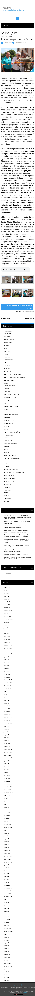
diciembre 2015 (8, 957)
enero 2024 (7, 677)
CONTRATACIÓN (8, 360)
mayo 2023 (7, 700)
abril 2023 (6, 703)
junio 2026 (6, 593)
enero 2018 (7, 885)
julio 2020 (6, 798)
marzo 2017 (7, 914)
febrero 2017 (7, 917)
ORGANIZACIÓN (8, 441)
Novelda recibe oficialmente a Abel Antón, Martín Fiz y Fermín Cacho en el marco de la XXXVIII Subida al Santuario (17, 541)
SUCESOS (6, 493)
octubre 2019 (7, 824)
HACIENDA (7, 389)
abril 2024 (6, 668)
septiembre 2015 (8, 966)
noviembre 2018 (8, 856)
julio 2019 (6, 833)
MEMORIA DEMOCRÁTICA (11, 415)
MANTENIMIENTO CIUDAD (11, 406)
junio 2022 (6, 732)
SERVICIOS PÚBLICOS (10, 478)
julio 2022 (6, 729)
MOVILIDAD (7, 426)
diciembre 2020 (8, 784)
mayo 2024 (7, 665)
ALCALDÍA (18, 305)
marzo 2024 (7, 671)
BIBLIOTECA (7, 348)
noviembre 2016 (8, 925)
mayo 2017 (7, 908)
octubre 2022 (7, 720)
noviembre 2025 (8, 613)
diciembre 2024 (8, 645)
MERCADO (7, 417)
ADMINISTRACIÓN (9, 339)
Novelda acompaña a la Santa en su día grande (16, 554)
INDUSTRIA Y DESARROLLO (11, 394)
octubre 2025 (7, 616)
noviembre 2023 (8, 683)
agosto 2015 (7, 969)
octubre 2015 (7, 963)
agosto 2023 (7, 691)
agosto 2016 (7, 934)
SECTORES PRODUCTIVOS (11, 469)
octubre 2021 (7, 755)
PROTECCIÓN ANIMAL (10, 455)
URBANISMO (7, 498)
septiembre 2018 (8, 862)
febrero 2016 (7, 951)
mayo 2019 (7, 839)
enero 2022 (7, 746)
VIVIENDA (6, 501)
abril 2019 (6, 842)
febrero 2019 (7, 847)
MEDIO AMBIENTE (27, 305)
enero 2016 (7, 954)
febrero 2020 (7, 813)
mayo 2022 (7, 735)
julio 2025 (6, 625)
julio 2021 (6, 763)
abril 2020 (6, 807)
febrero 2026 (7, 605)
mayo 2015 (7, 977)
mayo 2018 (7, 873)
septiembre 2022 (8, 723)
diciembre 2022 (8, 714)
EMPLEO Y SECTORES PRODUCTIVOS (14, 377)
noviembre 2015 (8, 960)
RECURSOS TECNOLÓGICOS (12, 458)
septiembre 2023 (8, 688)
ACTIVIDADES (7, 337)
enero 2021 (7, 781)
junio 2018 (6, 870)
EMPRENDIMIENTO (9, 380)
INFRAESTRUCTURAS (10, 397)
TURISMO (29, 308)
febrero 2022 (7, 743)
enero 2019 (7, 850)
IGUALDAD (7, 391)
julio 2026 (6, 590)
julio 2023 (6, 694)
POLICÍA (6, 449)
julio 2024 (6, 659)
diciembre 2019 (8, 818)
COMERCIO (7, 357)
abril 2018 (6, 876)
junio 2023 (6, 697)
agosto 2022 (7, 726)
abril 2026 (6, 599)
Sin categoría (7, 484)
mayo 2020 (7, 804)
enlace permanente (28, 312)
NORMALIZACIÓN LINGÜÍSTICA (12, 432)
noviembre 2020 (8, 787)
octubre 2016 (7, 928)
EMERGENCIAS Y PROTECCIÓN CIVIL (14, 374)
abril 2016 (6, 946)
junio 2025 (6, 628)
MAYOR (6, 409)
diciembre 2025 (8, 610)
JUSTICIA (6, 400)
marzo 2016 (7, 948)
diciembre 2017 (8, 888)
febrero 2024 (7, 674)
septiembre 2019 (8, 827)
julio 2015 (6, 972)
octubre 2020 (7, 790)
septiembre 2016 (8, 931)
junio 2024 (6, 662)
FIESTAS (6, 383)
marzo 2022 (7, 740)
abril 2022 (6, 737)
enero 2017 (7, 920)
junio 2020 (6, 801)
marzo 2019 (7, 844)
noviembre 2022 (8, 717)
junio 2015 (6, 974)
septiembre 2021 (8, 758)
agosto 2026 (7, 587)
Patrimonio (6, 446)
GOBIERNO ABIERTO (9, 386)
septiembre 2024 (8, 654)
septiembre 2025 (8, 619)
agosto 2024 (7, 657)
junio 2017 (6, 905)
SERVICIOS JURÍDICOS (10, 475)
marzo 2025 (7, 636)
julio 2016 (6, 937)
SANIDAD (6, 467)
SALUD (6, 464)
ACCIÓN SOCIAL (8, 334)
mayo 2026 (7, 596)
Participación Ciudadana (10, 443)
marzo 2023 (7, 706)
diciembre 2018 (8, 853)
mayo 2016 (7, 943)
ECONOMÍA (7, 368)
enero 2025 (7, 642)
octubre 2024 (7, 651)
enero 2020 (7, 815)
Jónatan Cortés (8, 42)
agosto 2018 (7, 865)
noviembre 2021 (8, 752)
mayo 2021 (7, 769)
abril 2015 (6, 980)
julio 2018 (6, 868)
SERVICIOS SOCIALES (10, 481)
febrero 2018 (7, 882)
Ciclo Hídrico (7, 351)
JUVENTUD (7, 403)
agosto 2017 (7, 899)
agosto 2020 (7, 795)
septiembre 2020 (8, 792)
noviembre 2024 (8, 648)
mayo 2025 (7, 631)
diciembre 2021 (8, 749)
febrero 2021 (7, 778)
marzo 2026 (7, 602)
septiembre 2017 (8, 896)
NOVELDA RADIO (8, 435)
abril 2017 (6, 911)
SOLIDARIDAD (8, 490)
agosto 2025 (7, 622)
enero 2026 (7, 607)
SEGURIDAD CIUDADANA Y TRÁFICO (14, 472)
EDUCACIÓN (7, 371)
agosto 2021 (7, 761)
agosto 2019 (7, 830)
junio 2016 (6, 940)
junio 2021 (6, 766)
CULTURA (6, 363)
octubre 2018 (7, 859)
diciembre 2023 (8, 680)
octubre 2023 (7, 685)
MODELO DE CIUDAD (9, 420)
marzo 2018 (7, 879)
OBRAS (6, 438)
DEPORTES (7, 365)
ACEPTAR (18, 994)
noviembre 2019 (8, 821)
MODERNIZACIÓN (9, 423)
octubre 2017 (7, 894)
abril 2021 (6, 772)
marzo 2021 (7, 775)
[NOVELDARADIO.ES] (18, 13)
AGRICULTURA (8, 342)
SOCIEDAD (7, 487)
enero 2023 (7, 711)
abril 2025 (6, 633)
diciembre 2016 (8, 922)
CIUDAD (6, 354)
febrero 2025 (7, 639)
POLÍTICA (6, 452)
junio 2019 (6, 836)
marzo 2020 (7, 810)
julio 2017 (6, 902)
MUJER (6, 429)
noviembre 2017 (8, 891)
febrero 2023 (7, 709)
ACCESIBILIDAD (8, 331)
